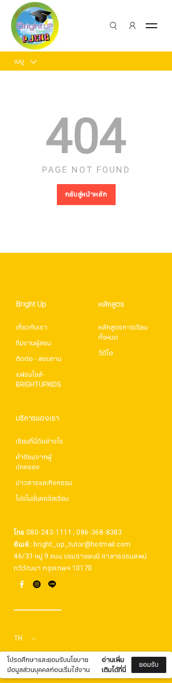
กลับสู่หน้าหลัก (86, 194)
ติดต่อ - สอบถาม (39, 359)
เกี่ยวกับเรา (31, 327)
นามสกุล (28, 653)
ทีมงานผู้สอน (33, 343)
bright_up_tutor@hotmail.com (81, 544)
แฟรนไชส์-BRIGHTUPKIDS (38, 380)
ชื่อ (19, 606)
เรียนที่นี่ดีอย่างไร (39, 441)
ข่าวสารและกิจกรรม (44, 483)
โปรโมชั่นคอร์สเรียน (42, 499)
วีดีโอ (105, 353)
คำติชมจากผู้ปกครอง (34, 462)
